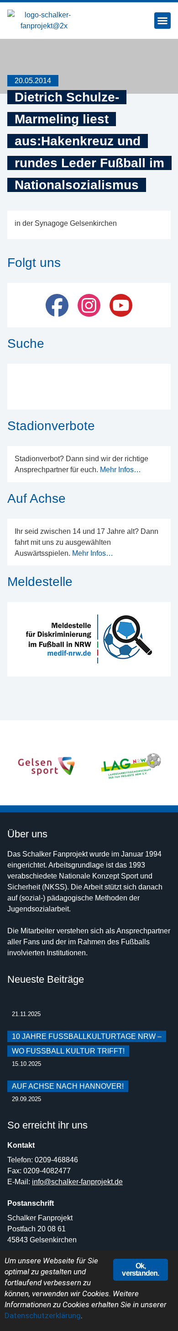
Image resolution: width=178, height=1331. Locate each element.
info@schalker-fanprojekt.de (77, 1182)
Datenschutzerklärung (43, 1315)
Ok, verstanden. (140, 1269)
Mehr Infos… (120, 470)
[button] (162, 20)
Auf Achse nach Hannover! (68, 1086)
